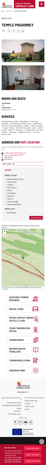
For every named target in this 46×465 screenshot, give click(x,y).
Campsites (10, 196)
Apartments (11, 193)
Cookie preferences (33, 461)
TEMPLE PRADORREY (20, 11)
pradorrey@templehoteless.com (15, 153)
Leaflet (5, 287)
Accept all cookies (32, 448)
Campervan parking (14, 204)
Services (8, 11)
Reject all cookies (32, 454)
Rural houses (12, 182)
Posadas (10, 185)
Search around (36, 218)
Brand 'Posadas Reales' (15, 179)
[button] (4, 231)
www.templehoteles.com (12, 155)
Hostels (10, 199)
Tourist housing (12, 202)
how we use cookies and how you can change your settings (13, 459)
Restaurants (11, 213)
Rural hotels (12, 188)
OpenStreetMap (17, 287)
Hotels (9, 190)
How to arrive (7, 164)
